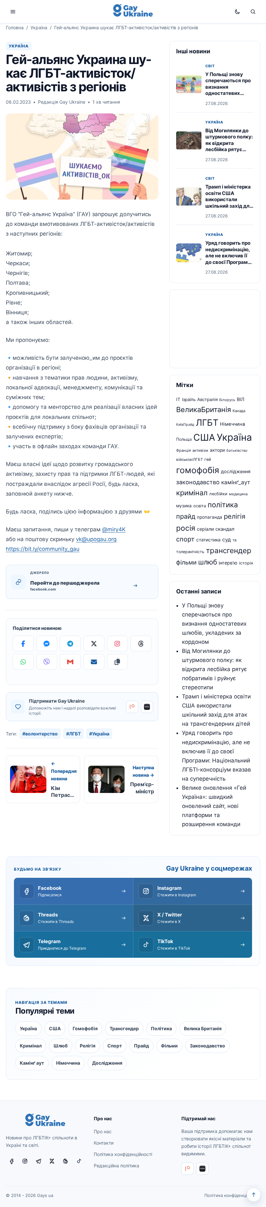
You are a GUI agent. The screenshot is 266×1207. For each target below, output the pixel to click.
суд (226, 540)
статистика (208, 539)
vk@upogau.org (96, 539)
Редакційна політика (116, 1165)
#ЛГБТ (73, 733)
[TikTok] (79, 1161)
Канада (239, 411)
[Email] (93, 661)
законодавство (198, 482)
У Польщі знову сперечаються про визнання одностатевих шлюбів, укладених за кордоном (228, 90)
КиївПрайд (185, 424)
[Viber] (46, 661)
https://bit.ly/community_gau (42, 549)
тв (234, 540)
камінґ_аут (235, 482)
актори (217, 450)
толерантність (190, 551)
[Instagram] (117, 643)
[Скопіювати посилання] (117, 661)
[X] (93, 643)
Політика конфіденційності (123, 1154)
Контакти (104, 1143)
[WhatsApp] (23, 661)
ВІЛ (240, 399)
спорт (185, 539)
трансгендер (228, 550)
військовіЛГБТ (189, 459)
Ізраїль (189, 399)
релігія (234, 516)
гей (207, 459)
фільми (186, 562)
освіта (199, 505)
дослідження (235, 471)
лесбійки (218, 493)
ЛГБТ (207, 422)
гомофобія (197, 470)
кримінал (192, 492)
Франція (183, 450)
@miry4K (114, 529)
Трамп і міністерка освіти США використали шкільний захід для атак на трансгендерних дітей (228, 206)
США (204, 437)
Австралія (207, 399)
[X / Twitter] (52, 1161)
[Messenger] (46, 643)
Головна (15, 27)
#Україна (99, 733)
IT (178, 399)
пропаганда (209, 517)
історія (246, 563)
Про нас (103, 1131)
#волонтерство (40, 733)
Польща (184, 439)
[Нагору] (254, 1195)
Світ (210, 66)
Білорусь (227, 399)
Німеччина (232, 424)
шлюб (207, 562)
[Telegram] (70, 643)
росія (185, 528)
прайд (185, 516)
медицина (238, 494)
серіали (205, 529)
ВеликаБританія (203, 409)
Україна (38, 27)
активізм (200, 450)
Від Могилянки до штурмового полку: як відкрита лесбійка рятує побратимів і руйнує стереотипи (229, 146)
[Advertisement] (214, 328)
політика (223, 504)
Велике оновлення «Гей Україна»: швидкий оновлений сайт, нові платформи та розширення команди (214, 806)
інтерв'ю (228, 562)
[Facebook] (23, 643)
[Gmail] (70, 661)
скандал (225, 529)
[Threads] (140, 643)
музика (184, 505)
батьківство (237, 450)
